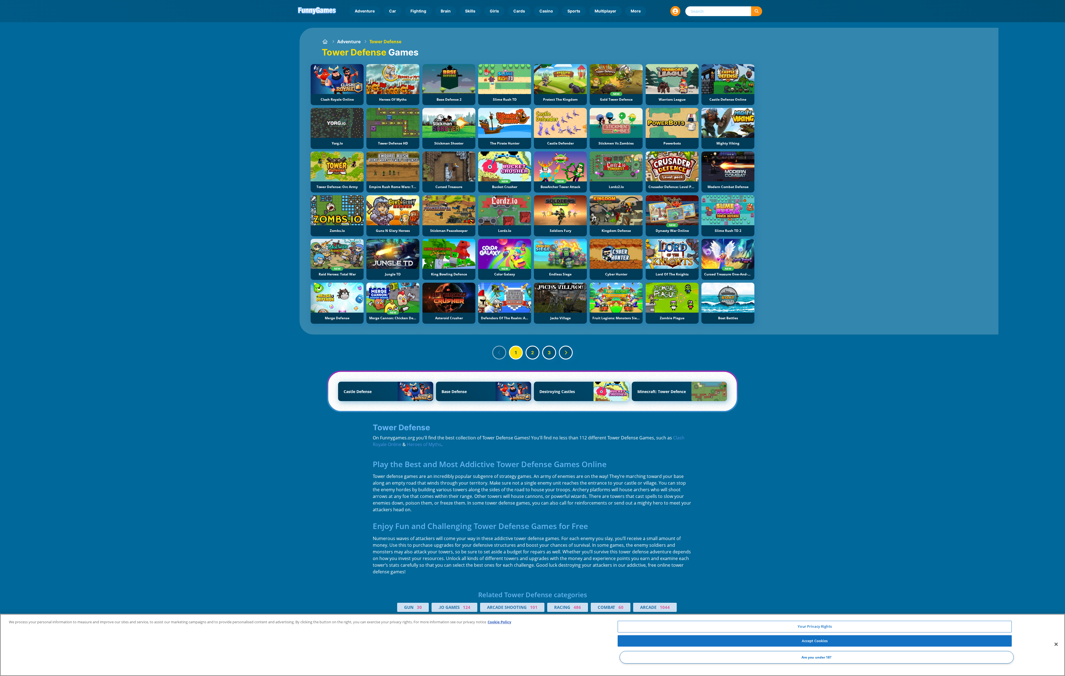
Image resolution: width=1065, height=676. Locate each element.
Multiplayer (605, 11)
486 (577, 607)
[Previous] (499, 352)
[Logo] (317, 11)
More (636, 11)
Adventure (365, 11)
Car (392, 11)
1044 (665, 607)
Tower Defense (385, 42)
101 (533, 607)
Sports (573, 11)
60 (620, 607)
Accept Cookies (815, 640)
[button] (675, 11)
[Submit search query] (756, 11)
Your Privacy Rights (814, 626)
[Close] (1056, 644)
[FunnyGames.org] (325, 41)
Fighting (418, 11)
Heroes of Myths (424, 444)
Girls (494, 11)
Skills (470, 11)
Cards (519, 11)
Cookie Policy (499, 621)
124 (466, 607)
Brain (446, 11)
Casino (546, 11)
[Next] (566, 352)
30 (419, 607)
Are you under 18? (817, 657)
